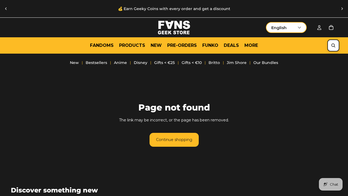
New (74, 62)
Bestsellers (96, 62)
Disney (140, 62)
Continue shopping (174, 139)
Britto (214, 62)
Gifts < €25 (164, 62)
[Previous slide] (6, 9)
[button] (286, 27)
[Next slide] (342, 9)
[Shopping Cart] (331, 27)
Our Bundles (265, 62)
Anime (120, 62)
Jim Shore (237, 62)
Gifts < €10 (192, 62)
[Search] (333, 45)
